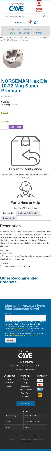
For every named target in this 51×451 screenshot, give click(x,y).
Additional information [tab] (28, 213)
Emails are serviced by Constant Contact (24, 335)
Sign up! (10, 340)
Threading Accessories (28, 37)
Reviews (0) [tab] (9, 218)
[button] (20, 51)
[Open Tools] (18, 29)
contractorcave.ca (17, 328)
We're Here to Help (25, 203)
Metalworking (12, 37)
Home (2, 37)
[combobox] (22, 16)
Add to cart (15, 127)
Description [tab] (8, 213)
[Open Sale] (41, 29)
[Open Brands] (31, 29)
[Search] (44, 16)
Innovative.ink (25, 441)
